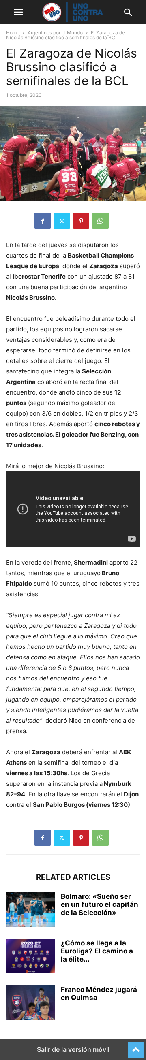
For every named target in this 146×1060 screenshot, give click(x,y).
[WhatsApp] (100, 221)
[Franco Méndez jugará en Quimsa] (30, 1003)
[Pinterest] (81, 221)
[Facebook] (42, 221)
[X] (62, 221)
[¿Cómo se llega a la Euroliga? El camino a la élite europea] (30, 957)
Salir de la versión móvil (73, 1049)
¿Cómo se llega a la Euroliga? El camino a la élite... (97, 951)
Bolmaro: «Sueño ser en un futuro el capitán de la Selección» (99, 904)
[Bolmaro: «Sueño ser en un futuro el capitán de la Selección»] (30, 910)
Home (12, 33)
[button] (18, 12)
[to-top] (136, 1046)
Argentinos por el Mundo (55, 33)
